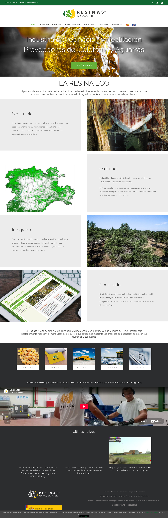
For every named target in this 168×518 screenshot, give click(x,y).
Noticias (140, 367)
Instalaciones (84, 367)
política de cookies (152, 512)
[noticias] (140, 349)
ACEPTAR (84, 516)
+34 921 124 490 (11, 3)
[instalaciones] (84, 349)
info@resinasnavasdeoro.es (28, 3)
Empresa (56, 367)
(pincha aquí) (104, 297)
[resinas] (28, 349)
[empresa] (56, 349)
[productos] (112, 349)
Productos (112, 367)
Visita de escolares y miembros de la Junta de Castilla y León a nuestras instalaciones (84, 470)
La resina (28, 367)
